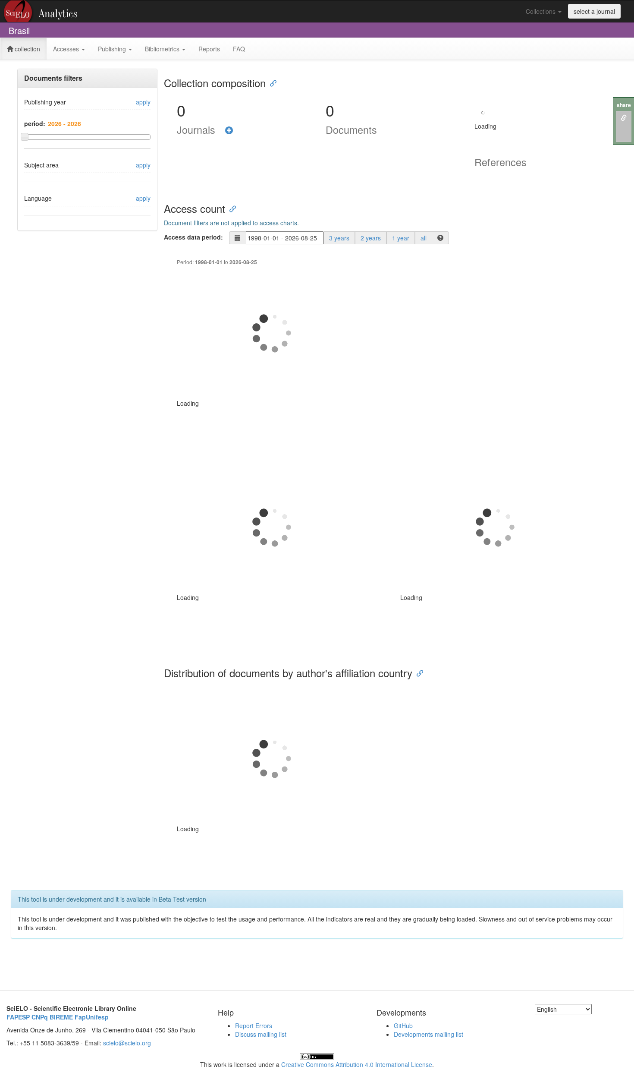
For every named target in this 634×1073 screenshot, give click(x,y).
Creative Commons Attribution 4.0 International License (356, 1064)
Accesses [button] (67, 48)
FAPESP (18, 1017)
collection (26, 48)
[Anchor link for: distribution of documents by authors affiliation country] (417, 672)
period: (34, 123)
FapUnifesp (92, 1017)
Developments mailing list (428, 1034)
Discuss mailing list (260, 1034)
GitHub (403, 1025)
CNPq (39, 1017)
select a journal (594, 11)
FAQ (239, 48)
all (424, 238)
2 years (371, 238)
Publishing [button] (113, 48)
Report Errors (253, 1025)
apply (143, 102)
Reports (209, 48)
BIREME (61, 1017)
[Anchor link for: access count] (230, 208)
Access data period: (193, 237)
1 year (400, 238)
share (624, 105)
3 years (339, 238)
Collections (541, 11)
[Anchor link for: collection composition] (271, 82)
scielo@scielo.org (127, 1042)
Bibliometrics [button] (163, 48)
